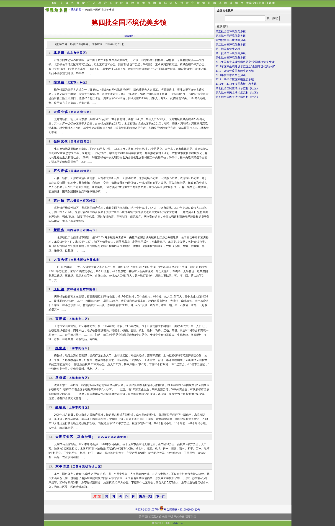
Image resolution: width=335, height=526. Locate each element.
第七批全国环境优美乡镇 (231, 57)
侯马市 (91, 230)
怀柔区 (81, 52)
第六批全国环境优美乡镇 (231, 40)
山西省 (72, 230)
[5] (127, 496)
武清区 (85, 171)
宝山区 (83, 318)
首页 (54, 3)
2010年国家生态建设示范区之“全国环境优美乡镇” (245, 62)
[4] (120, 496)
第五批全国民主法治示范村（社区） (237, 97)
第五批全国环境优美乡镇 (231, 31)
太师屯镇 (61, 112)
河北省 (72, 200)
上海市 (73, 318)
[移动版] (129, 36)
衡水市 (81, 200)
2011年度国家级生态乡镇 (231, 75)
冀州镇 (59, 200)
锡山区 (96, 466)
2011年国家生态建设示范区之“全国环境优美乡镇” (245, 66)
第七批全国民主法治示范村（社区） (237, 88)
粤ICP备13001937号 (147, 509)
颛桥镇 (60, 407)
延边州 (85, 259)
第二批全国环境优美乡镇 (231, 44)
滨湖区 (122, 437)
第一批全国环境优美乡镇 (231, 53)
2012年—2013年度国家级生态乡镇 (236, 83)
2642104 (178, 523)
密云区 (85, 112)
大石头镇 (61, 259)
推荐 (249, 3)
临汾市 (81, 230)
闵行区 (83, 348)
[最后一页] (145, 496)
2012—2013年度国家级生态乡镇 (235, 79)
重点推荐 (75, 9)
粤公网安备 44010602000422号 (182, 509)
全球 (255, 3)
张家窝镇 (61, 141)
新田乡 (59, 230)
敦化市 (94, 259)
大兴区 (81, 82)
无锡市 (112, 437)
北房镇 (59, 52)
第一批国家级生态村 (228, 49)
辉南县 (91, 289)
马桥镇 (60, 377)
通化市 (81, 289)
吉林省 (75, 259)
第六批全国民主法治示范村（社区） (237, 92)
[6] (133, 496)
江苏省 (103, 437)
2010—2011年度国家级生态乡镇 (235, 70)
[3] (113, 496)
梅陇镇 (60, 348)
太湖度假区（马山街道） (75, 437)
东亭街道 (62, 466)
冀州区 (91, 200)
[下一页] (160, 496)
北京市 (72, 52)
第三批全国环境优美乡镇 (231, 35)
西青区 (85, 141)
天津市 (75, 141)
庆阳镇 (59, 289)
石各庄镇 (61, 171)
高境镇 (60, 318)
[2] (106, 496)
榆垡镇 (59, 82)
